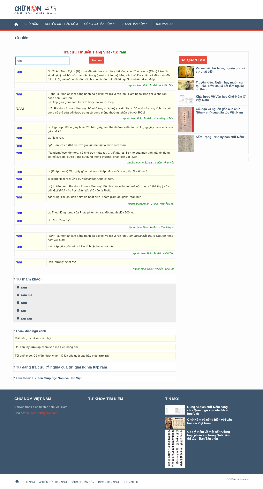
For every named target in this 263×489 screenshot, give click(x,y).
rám (23, 287)
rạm (23, 303)
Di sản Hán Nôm (133, 23)
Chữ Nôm (40, 10)
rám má (26, 295)
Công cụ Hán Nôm (98, 23)
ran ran (26, 318)
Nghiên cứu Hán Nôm (61, 23)
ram (103, 367)
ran (23, 310)
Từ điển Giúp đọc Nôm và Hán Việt (57, 378)
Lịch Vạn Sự (164, 23)
